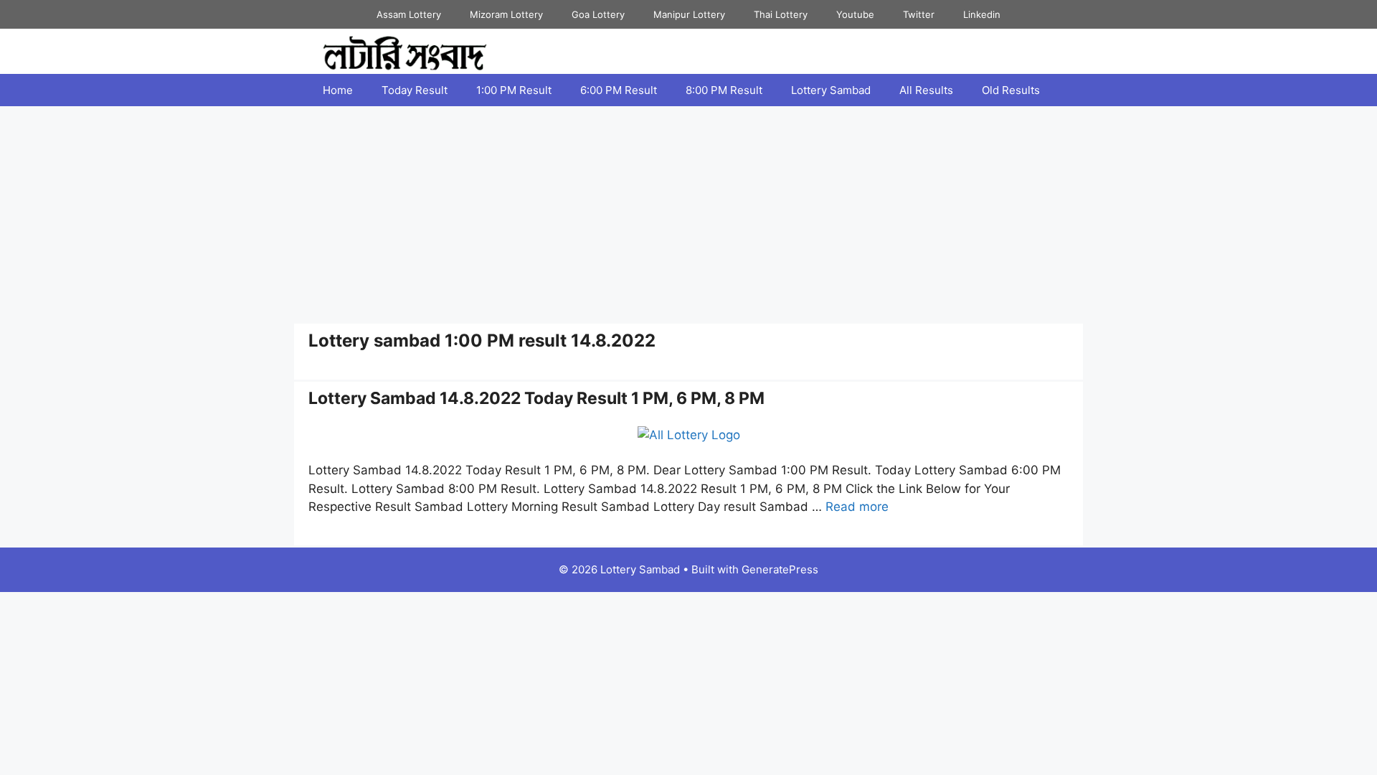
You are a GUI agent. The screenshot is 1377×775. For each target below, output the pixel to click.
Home (338, 90)
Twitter (918, 14)
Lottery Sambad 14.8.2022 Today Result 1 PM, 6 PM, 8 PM (536, 398)
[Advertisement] (688, 213)
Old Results (1011, 90)
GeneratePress (780, 569)
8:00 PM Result (724, 90)
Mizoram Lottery (506, 14)
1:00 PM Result (514, 90)
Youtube (855, 14)
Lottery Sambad (831, 90)
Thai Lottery (781, 14)
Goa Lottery (598, 14)
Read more (857, 506)
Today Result (415, 90)
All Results (926, 90)
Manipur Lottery (689, 14)
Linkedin (981, 14)
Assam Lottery (409, 14)
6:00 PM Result (618, 90)
